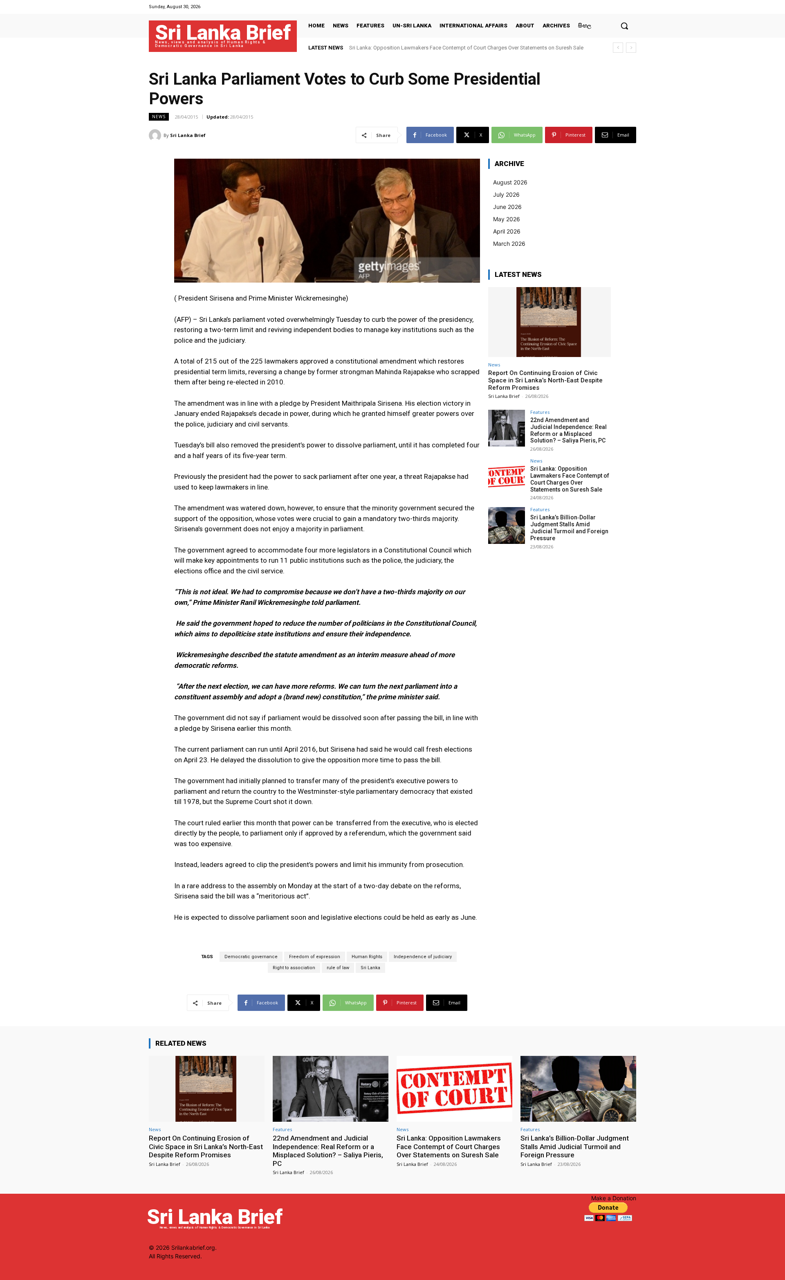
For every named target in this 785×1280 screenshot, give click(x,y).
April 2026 (506, 231)
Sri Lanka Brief (188, 135)
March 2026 (509, 243)
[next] (631, 48)
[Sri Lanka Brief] (156, 135)
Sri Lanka (370, 967)
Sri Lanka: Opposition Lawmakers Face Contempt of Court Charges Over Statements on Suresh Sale (466, 48)
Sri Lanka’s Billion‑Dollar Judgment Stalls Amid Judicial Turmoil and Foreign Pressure (569, 527)
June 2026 (507, 206)
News (159, 116)
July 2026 (506, 194)
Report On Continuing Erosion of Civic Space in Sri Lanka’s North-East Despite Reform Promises (545, 380)
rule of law (338, 967)
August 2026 (510, 182)
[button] (624, 26)
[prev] (618, 48)
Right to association (294, 967)
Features (540, 412)
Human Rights (367, 956)
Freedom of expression (314, 956)
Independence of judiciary (423, 956)
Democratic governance (251, 956)
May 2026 (506, 219)
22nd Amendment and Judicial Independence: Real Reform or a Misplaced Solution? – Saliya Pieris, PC (568, 430)
